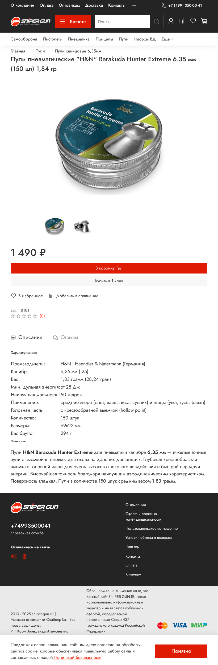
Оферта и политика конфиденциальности (143, 516)
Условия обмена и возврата (148, 537)
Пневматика (79, 39)
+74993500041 (31, 526)
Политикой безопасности (77, 657)
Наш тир (132, 546)
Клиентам (133, 574)
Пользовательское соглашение (151, 528)
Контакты (116, 5)
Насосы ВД (145, 39)
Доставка (94, 5)
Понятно (181, 651)
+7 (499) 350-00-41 (185, 5)
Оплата (46, 5)
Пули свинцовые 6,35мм (78, 51)
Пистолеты (52, 39)
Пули (123, 39)
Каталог (78, 21)
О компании (22, 5)
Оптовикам (69, 5)
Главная (18, 51)
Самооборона (24, 39)
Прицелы (104, 39)
